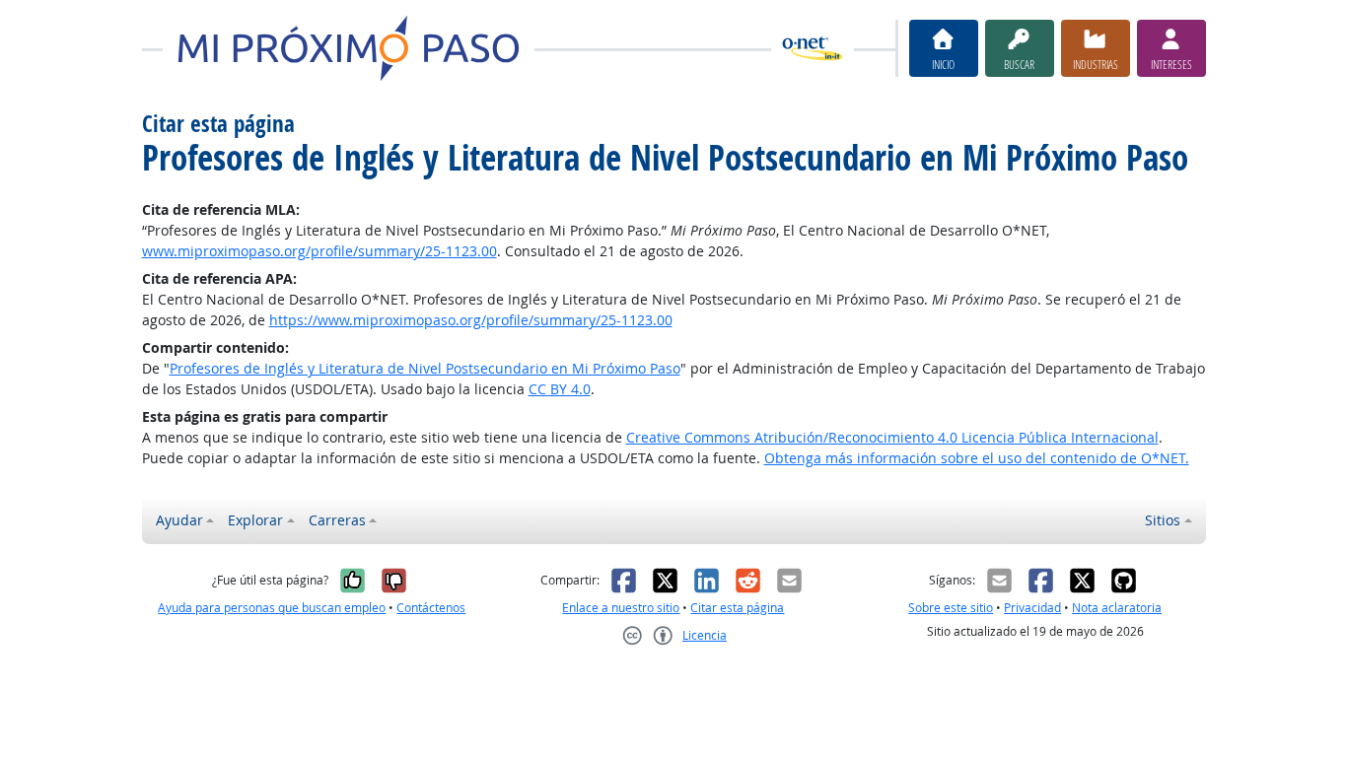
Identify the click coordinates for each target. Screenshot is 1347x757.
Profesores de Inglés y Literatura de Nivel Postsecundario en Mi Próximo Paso (425, 368)
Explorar (255, 520)
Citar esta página (737, 607)
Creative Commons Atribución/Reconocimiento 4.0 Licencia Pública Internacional (892, 437)
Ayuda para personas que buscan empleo (272, 607)
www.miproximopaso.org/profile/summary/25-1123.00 (319, 250)
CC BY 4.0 (560, 388)
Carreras (337, 520)
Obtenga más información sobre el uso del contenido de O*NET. (976, 457)
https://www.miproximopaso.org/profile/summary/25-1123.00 (471, 319)
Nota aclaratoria (1117, 607)
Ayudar (179, 520)
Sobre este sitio (950, 607)
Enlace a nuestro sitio (620, 607)
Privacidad (1032, 607)
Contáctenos (430, 607)
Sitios (1162, 520)
